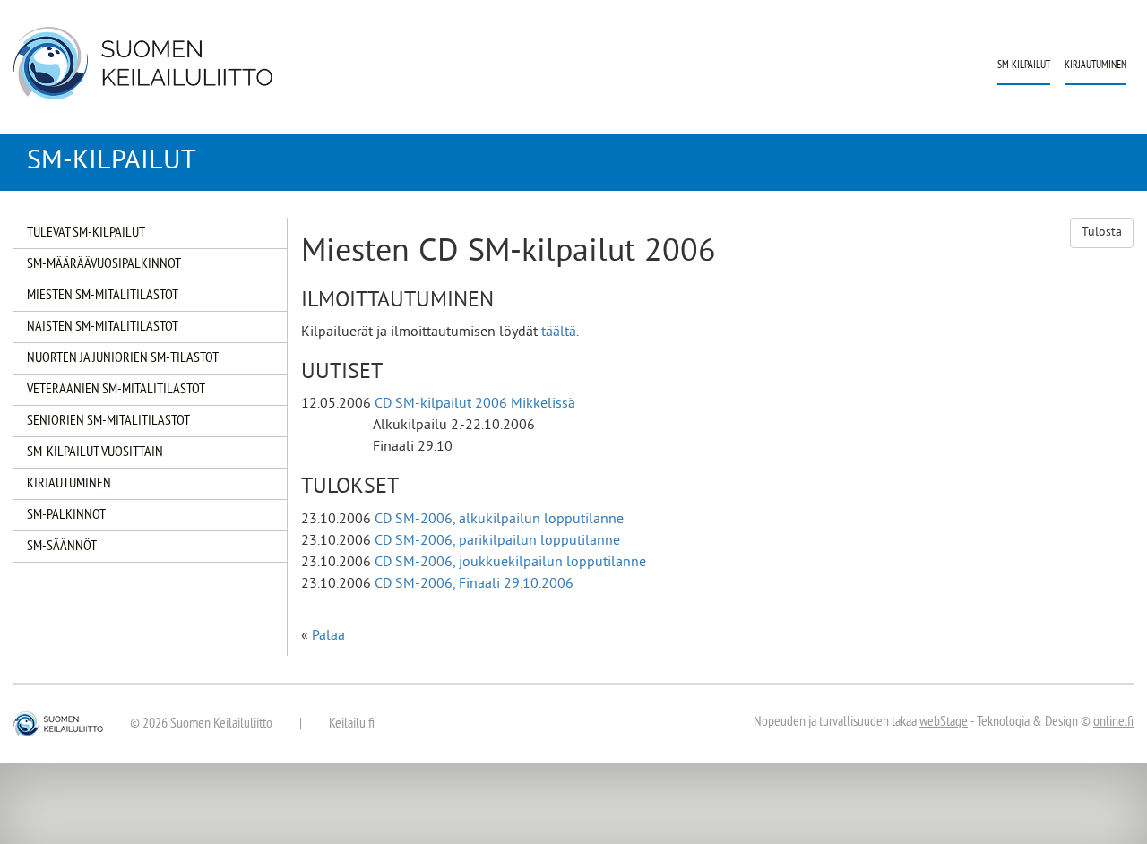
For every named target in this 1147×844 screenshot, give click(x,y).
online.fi (1113, 722)
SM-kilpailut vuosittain (95, 452)
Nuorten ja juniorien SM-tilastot (123, 358)
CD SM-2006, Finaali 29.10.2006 (474, 584)
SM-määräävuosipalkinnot (104, 264)
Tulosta (1102, 232)
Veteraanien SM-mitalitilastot (116, 390)
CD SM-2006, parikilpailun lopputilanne (497, 541)
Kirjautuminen (1095, 66)
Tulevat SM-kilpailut (86, 233)
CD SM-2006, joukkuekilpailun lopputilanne (510, 563)
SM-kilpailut (1023, 66)
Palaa (328, 636)
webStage (943, 722)
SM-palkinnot (66, 515)
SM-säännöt (62, 546)
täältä (558, 332)
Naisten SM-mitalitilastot (102, 327)
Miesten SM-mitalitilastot (102, 296)
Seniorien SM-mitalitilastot (108, 421)
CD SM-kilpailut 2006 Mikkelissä (475, 404)
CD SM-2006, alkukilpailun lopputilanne (499, 520)
